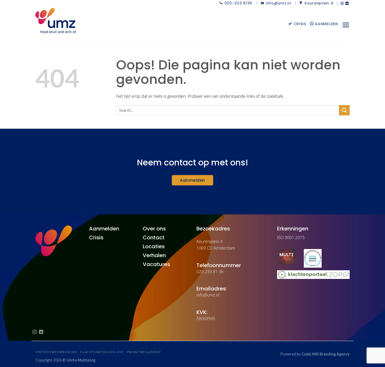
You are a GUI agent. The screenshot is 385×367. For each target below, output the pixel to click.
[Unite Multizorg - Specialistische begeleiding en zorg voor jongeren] (61, 21)
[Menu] (346, 25)
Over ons (154, 228)
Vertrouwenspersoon (56, 352)
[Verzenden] (344, 110)
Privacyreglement (144, 352)
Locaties (154, 246)
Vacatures (156, 264)
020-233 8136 (238, 3)
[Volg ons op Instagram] (342, 4)
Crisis (299, 23)
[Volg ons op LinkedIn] (347, 4)
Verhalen (154, 255)
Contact (153, 237)
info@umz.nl (278, 3)
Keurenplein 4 (318, 3)
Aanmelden (326, 23)
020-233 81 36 (209, 271)
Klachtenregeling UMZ (101, 352)
